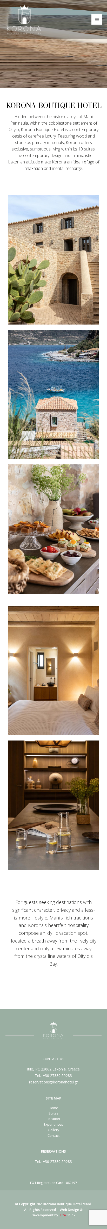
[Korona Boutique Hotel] (24, 19)
